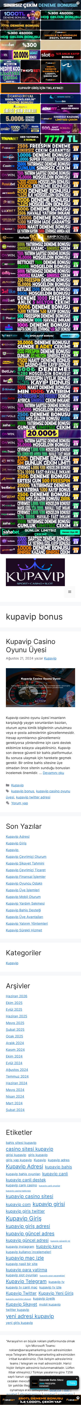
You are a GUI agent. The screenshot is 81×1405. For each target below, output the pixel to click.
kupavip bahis (58, 1166)
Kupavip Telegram (26, 1281)
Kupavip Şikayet (21, 1304)
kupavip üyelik (44, 1299)
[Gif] (40, 238)
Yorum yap (19, 803)
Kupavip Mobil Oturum (23, 897)
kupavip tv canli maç (21, 1287)
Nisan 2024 (15, 1096)
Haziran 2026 (16, 996)
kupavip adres (59, 1160)
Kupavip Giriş (16, 843)
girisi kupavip (16, 1155)
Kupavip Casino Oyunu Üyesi (30, 645)
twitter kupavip (17, 1310)
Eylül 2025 (14, 1009)
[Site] (40, 148)
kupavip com (18, 1204)
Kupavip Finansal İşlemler (26, 877)
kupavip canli (55, 1173)
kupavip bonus (22, 791)
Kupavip (17, 785)
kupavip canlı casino (21, 1185)
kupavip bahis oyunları (23, 1174)
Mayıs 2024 (15, 1090)
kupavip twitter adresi (33, 797)
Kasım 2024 (15, 1050)
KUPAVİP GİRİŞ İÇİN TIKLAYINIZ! (40, 88)
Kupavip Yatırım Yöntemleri (27, 924)
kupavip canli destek (26, 1179)
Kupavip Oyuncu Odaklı (24, 883)
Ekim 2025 (14, 1003)
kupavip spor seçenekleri (52, 1275)
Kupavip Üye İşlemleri (23, 890)
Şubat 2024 (15, 1110)
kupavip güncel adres (30, 1233)
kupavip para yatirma (26, 1269)
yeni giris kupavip (19, 1323)
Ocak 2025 (14, 1036)
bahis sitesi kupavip (21, 1143)
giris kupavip (38, 1155)
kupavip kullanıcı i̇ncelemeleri (28, 1252)
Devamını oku (53, 773)
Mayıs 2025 (15, 1023)
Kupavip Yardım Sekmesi (25, 903)
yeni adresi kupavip (30, 1316)
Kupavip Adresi (17, 837)
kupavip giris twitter (25, 1211)
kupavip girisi (49, 1204)
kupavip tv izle (50, 1287)
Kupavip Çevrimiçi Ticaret (26, 870)
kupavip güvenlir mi (60, 1241)
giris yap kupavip (19, 1160)
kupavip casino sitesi (29, 1196)
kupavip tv (56, 1282)
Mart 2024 (14, 1103)
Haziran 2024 (16, 1083)
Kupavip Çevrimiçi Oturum (26, 857)
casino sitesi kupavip (29, 1149)
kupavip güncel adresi (27, 1240)
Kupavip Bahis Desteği (23, 910)
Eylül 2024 (14, 1063)
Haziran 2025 (16, 1016)
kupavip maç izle (25, 1258)
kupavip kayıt (49, 1246)
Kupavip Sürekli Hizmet (24, 930)
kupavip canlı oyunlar (49, 1185)
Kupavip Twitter (21, 1293)
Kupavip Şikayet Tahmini (25, 863)
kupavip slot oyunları (22, 1275)
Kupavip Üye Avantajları (24, 917)
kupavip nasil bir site (22, 1264)
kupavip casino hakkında (18, 1191)
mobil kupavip (50, 1304)
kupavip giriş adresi (28, 1226)
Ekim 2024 (14, 1056)
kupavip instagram (20, 1247)
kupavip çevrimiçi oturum (18, 1299)
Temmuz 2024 (17, 1076)
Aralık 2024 (15, 1043)
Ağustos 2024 (17, 1070)
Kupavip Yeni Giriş (56, 1293)
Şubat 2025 (15, 1030)
